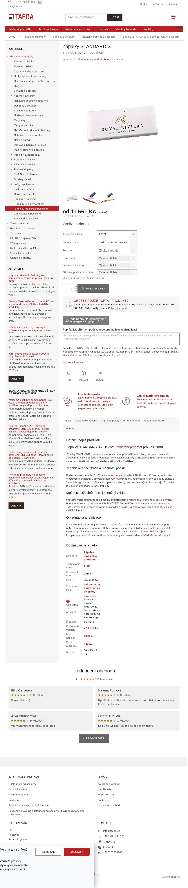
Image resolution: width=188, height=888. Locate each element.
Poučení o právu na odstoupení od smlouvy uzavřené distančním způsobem (46, 812)
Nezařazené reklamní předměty (32, 130)
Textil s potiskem (19, 223)
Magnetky (19, 120)
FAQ (11, 830)
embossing (164, 503)
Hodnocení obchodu (94, 671)
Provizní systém (17, 789)
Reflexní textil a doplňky (24, 248)
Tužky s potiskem (24, 189)
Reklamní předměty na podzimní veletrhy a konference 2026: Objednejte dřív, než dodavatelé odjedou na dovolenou (31, 479)
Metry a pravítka (23, 125)
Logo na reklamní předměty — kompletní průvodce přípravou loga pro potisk (31, 278)
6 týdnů (88, 644)
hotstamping (143, 503)
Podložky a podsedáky (27, 154)
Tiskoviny (15, 233)
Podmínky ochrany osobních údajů (28, 805)
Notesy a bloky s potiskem (29, 135)
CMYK (173, 347)
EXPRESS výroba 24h (23, 238)
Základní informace (109, 783)
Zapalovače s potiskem (27, 213)
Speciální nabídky (20, 253)
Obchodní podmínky (20, 794)
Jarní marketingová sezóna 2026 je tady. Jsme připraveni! (28, 355)
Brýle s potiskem (23, 66)
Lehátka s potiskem (25, 90)
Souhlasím (76, 851)
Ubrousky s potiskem (26, 193)
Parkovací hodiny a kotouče (30, 144)
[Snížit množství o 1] (75, 291)
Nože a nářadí (22, 139)
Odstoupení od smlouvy (22, 783)
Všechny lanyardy (24, 95)
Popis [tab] (67, 420)
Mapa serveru (106, 794)
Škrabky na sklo (23, 179)
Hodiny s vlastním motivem (29, 115)
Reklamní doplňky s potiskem (31, 100)
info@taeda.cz (111, 830)
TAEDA (154, 531)
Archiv (16, 378)
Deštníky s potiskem (25, 105)
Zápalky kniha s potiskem (29, 203)
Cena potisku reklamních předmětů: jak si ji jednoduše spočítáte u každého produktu (31, 304)
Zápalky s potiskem (25, 198)
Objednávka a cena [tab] (86, 420)
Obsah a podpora (20, 257)
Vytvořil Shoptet (171, 876)
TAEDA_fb (109, 841)
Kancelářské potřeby (26, 218)
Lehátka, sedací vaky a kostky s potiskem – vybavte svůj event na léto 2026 (30, 330)
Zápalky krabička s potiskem (31, 208)
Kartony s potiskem (25, 61)
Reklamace (14, 800)
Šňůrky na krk (18, 243)
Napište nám (105, 789)
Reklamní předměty (21, 56)
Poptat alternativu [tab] (153, 420)
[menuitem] (20, 29)
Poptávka (13, 834)
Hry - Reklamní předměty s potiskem (35, 81)
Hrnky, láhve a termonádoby (30, 76)
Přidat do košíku (95, 288)
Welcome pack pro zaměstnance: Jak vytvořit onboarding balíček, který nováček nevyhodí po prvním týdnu (30, 403)
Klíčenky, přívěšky (24, 164)
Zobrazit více (94, 738)
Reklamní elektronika (22, 228)
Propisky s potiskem (25, 159)
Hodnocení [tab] (70, 428)
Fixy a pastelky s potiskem (29, 71)
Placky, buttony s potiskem (29, 149)
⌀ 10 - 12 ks (91, 628)
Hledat (115, 17)
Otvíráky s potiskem (25, 174)
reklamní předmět (129, 447)
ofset (87, 565)
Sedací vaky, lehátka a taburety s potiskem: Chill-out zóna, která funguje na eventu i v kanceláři (30, 455)
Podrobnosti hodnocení (110, 59)
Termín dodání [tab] (131, 420)
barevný (89, 587)
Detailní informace (73, 362)
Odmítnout (48, 851)
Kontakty (103, 800)
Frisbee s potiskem (25, 110)
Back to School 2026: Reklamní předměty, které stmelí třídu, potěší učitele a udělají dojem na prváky (28, 429)
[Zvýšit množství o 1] (75, 286)
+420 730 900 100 (113, 836)
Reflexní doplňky (23, 169)
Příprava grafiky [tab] (110, 420)
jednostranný (92, 584)
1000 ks (88, 635)
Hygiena (19, 86)
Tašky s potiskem (24, 184)
